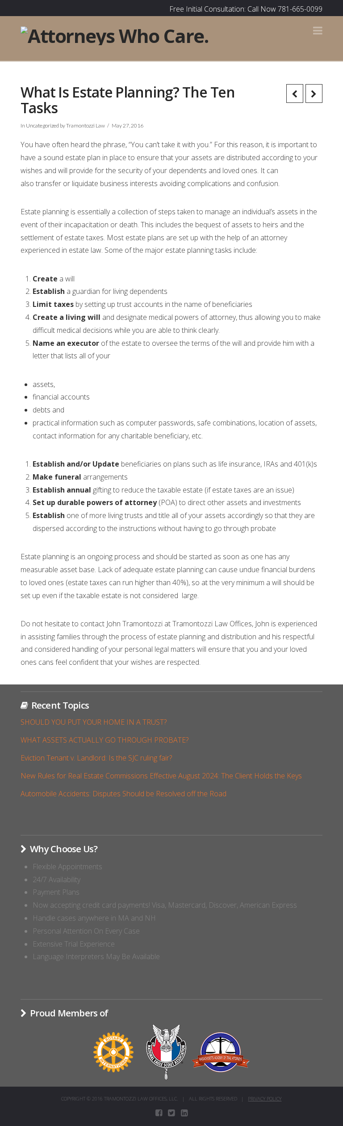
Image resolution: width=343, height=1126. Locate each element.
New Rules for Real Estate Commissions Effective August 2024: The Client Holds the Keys (161, 776)
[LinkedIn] (184, 1113)
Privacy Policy (264, 1098)
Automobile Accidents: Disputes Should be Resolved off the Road (123, 794)
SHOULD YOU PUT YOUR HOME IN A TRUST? (94, 722)
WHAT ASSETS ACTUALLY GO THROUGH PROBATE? (104, 740)
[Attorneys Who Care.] (114, 34)
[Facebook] (158, 1113)
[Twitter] (171, 1113)
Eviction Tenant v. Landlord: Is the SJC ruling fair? (96, 758)
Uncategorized (42, 125)
